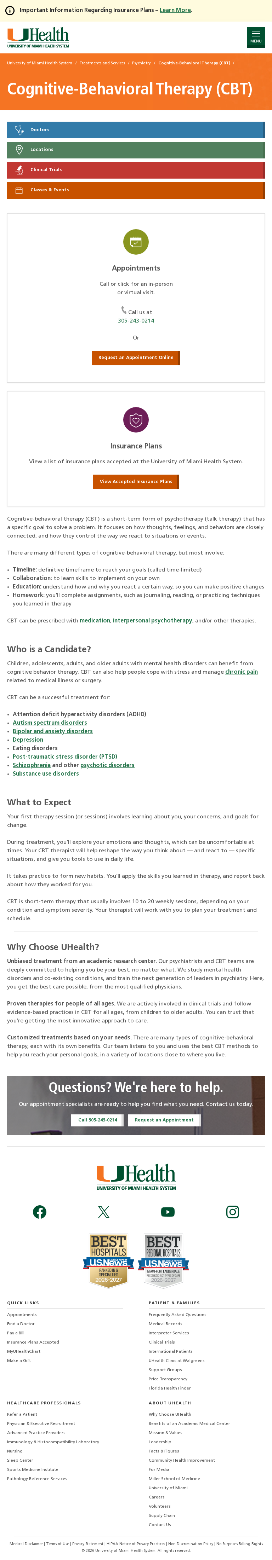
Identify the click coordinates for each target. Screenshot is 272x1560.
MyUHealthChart (23, 1352)
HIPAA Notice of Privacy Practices (136, 1544)
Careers (157, 1497)
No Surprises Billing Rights (239, 1544)
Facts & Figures (164, 1451)
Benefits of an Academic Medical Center (189, 1424)
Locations (41, 150)
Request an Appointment (164, 1120)
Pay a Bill (15, 1333)
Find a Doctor (21, 1324)
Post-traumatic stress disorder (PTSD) (65, 757)
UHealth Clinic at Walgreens (177, 1361)
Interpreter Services (169, 1333)
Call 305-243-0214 (97, 1120)
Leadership (160, 1442)
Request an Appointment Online (136, 357)
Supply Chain (162, 1516)
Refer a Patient (22, 1415)
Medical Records (165, 1324)
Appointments (22, 1315)
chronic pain (241, 672)
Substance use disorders (46, 774)
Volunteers (160, 1506)
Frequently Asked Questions (177, 1315)
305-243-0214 (136, 321)
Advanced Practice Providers (36, 1433)
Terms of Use (58, 1544)
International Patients (171, 1352)
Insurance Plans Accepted (33, 1342)
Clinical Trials (45, 170)
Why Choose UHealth (170, 1415)
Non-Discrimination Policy (190, 1544)
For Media (159, 1470)
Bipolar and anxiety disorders (53, 732)
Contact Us (160, 1525)
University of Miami (168, 1488)
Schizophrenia (32, 766)
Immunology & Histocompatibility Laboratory (53, 1442)
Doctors (39, 130)
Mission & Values (165, 1433)
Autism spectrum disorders (50, 723)
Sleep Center (20, 1460)
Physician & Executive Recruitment (41, 1424)
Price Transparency (168, 1379)
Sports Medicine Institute (32, 1470)
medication (95, 621)
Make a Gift (19, 1361)
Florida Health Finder (170, 1388)
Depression (28, 740)
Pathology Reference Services (37, 1479)
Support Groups (165, 1370)
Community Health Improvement (182, 1460)
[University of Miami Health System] (38, 37)
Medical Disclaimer (27, 1544)
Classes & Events (49, 190)
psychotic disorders (107, 766)
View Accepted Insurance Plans (136, 482)
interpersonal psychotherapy (152, 621)
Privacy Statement (88, 1544)
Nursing (15, 1451)
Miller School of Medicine (174, 1479)
